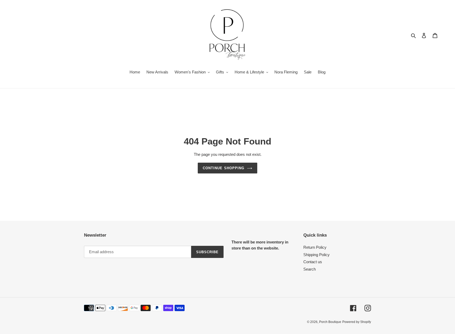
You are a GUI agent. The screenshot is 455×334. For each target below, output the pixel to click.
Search (309, 269)
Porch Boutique (330, 322)
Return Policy (315, 247)
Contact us (312, 262)
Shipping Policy (316, 254)
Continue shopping (223, 168)
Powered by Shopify (356, 322)
